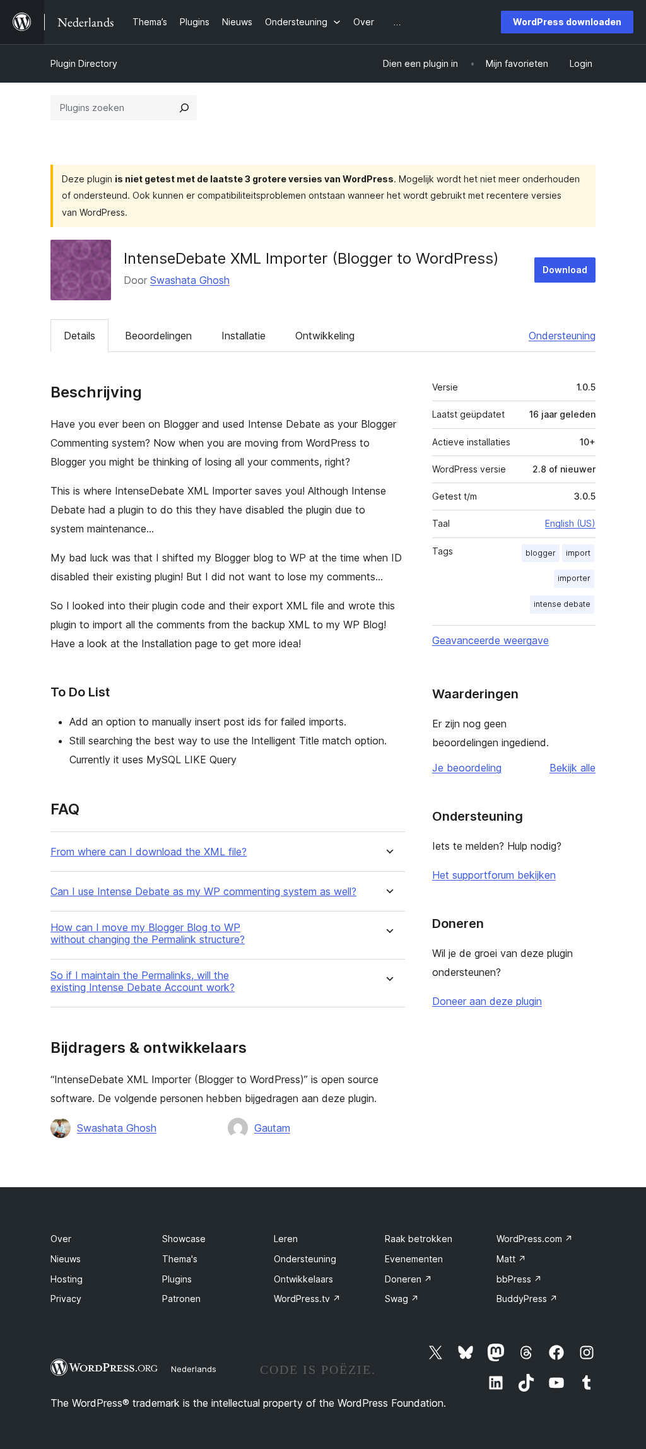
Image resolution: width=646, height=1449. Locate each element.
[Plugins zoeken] (184, 107)
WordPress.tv (307, 1298)
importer (574, 578)
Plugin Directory (83, 63)
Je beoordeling (467, 767)
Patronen (181, 1298)
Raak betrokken (418, 1238)
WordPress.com (534, 1238)
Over (60, 1238)
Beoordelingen (158, 335)
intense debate (562, 604)
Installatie (243, 335)
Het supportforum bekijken (494, 875)
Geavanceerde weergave (490, 640)
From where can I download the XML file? (148, 852)
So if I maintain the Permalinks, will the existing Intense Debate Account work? (142, 982)
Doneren (408, 1279)
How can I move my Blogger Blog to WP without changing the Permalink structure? (147, 934)
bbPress (519, 1279)
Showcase (184, 1238)
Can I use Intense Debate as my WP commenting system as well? (203, 892)
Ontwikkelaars (303, 1279)
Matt (511, 1258)
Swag (402, 1298)
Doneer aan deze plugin (487, 1001)
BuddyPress (527, 1298)
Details (79, 335)
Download (565, 269)
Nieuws (65, 1258)
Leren (286, 1238)
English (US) (570, 523)
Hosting (66, 1279)
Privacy (65, 1298)
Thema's (179, 1258)
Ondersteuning (562, 335)
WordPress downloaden (567, 21)
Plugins (177, 1279)
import (578, 553)
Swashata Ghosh (190, 280)
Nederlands (193, 1369)
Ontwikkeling (325, 335)
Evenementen (414, 1258)
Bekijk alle (572, 767)
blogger (541, 553)
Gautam (272, 1128)
